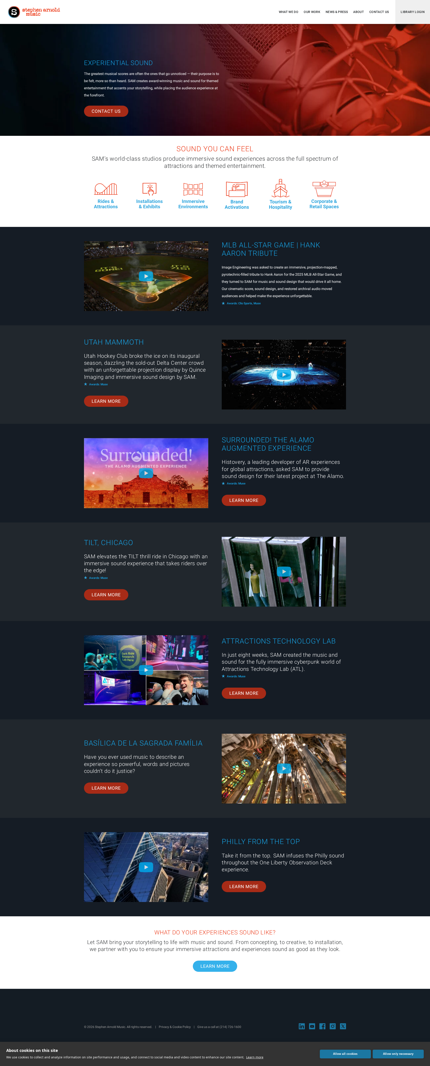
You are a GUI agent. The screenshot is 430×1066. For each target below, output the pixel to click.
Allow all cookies (345, 1053)
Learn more (254, 1057)
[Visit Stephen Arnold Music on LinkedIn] (302, 1026)
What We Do (289, 12)
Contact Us (379, 12)
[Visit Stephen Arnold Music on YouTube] (312, 1026)
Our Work (312, 12)
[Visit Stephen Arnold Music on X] (343, 1026)
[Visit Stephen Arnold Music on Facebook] (322, 1026)
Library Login (413, 12)
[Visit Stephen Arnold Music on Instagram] (333, 1026)
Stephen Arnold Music (34, 12)
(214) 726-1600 (230, 1027)
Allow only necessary (398, 1053)
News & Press (337, 12)
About (358, 12)
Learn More (106, 401)
